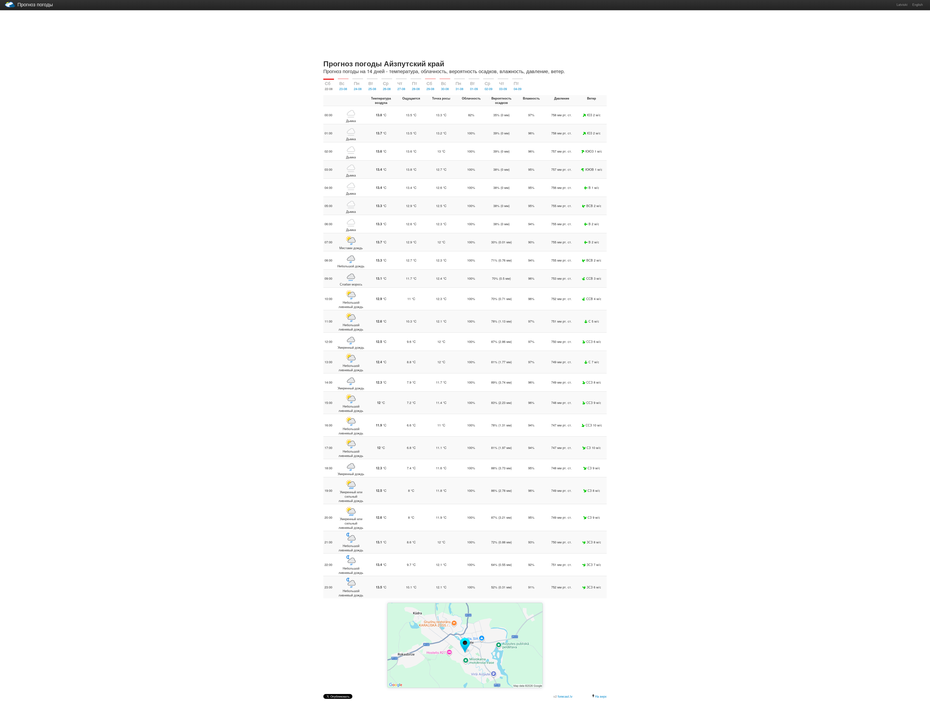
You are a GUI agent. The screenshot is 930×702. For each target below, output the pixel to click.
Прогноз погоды (35, 4)
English (917, 4)
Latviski (902, 4)
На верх (601, 696)
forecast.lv (565, 696)
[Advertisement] (465, 34)
